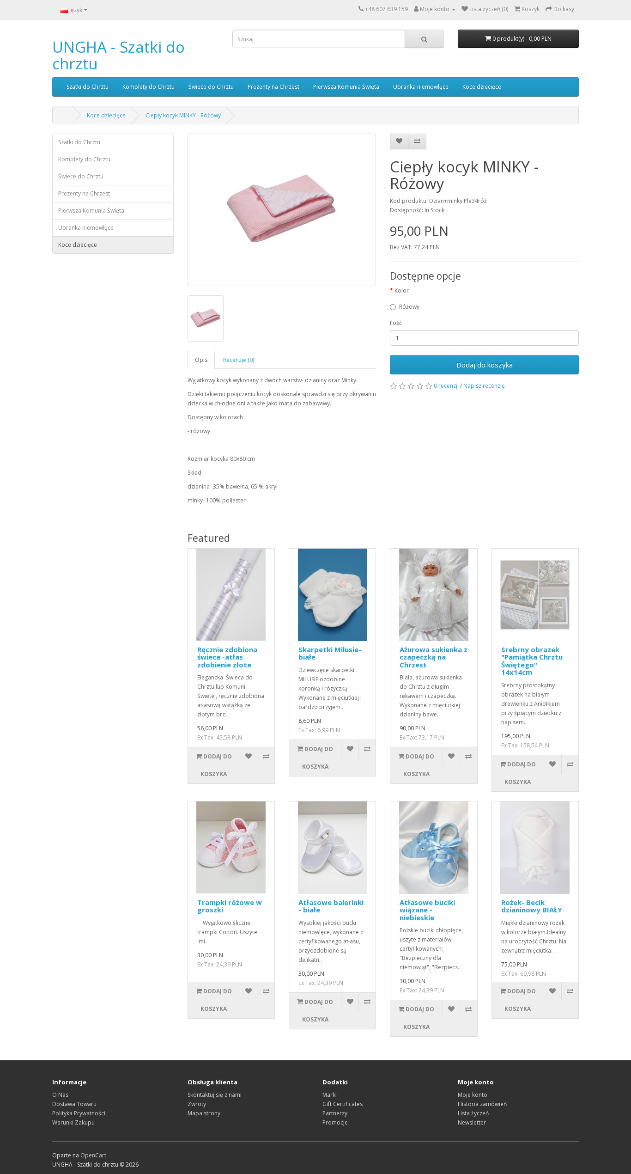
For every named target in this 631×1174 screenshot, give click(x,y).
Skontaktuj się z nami (215, 1095)
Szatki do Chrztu (88, 87)
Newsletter (472, 1122)
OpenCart (93, 1155)
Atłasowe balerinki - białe (331, 906)
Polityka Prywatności (78, 1113)
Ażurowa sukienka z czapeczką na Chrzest (433, 657)
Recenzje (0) (238, 360)
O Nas (60, 1095)
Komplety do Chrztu (148, 87)
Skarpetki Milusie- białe (329, 653)
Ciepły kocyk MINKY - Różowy (183, 115)
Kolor (401, 290)
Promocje (335, 1122)
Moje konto (472, 1095)
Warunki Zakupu (73, 1122)
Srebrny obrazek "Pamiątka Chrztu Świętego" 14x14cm (532, 661)
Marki (329, 1095)
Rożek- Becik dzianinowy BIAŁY (531, 906)
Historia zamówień (482, 1104)
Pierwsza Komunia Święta (346, 87)
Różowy (409, 307)
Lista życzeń (473, 1113)
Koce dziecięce (481, 87)
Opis (201, 360)
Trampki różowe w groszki (229, 906)
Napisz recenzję (484, 386)
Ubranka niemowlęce (421, 87)
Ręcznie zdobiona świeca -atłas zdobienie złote (227, 657)
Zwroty (197, 1104)
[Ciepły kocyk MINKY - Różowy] (282, 210)
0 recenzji (446, 386)
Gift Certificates (342, 1104)
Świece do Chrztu (211, 87)
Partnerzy (334, 1113)
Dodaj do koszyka (484, 364)
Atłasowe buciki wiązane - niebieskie (427, 910)
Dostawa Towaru (74, 1104)
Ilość (396, 323)
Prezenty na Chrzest (273, 87)
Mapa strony (204, 1113)
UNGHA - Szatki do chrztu (118, 55)
